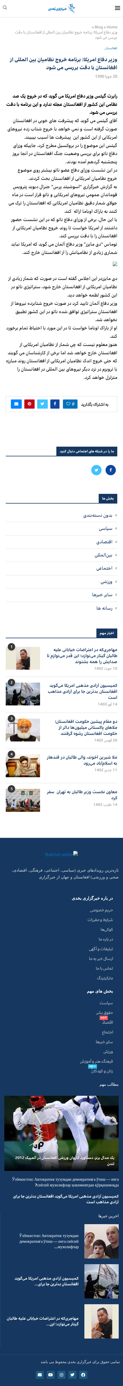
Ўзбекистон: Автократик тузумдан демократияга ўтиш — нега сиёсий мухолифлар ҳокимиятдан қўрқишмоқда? (65, 1182)
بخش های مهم (100, 991)
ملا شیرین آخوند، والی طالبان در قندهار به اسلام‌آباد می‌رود (82, 760)
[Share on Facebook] (54, 404)
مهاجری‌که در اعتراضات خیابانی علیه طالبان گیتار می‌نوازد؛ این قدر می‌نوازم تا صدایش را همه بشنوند (82, 656)
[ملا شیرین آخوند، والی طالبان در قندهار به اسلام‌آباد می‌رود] (23, 765)
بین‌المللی (103, 555)
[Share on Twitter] (42, 404)
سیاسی (105, 528)
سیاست (106, 1003)
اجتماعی (104, 568)
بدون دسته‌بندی (97, 515)
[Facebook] (110, 470)
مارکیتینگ (105, 978)
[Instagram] (61, 1375)
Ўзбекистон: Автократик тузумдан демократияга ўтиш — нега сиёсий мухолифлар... (49, 1241)
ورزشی (106, 581)
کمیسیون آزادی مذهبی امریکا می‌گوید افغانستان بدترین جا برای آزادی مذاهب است (82, 692)
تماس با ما (104, 969)
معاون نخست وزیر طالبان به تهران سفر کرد (82, 795)
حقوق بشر (104, 1013)
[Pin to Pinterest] (29, 404)
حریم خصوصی (101, 910)
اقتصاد (107, 1023)
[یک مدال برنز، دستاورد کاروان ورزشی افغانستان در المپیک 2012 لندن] (61, 1133)
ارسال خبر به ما (101, 959)
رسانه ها (104, 608)
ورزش (108, 1052)
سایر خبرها (102, 595)
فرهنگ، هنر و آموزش (96, 1061)
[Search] (5, 8)
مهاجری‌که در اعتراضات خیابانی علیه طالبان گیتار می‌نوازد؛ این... (43, 1321)
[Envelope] (40, 1375)
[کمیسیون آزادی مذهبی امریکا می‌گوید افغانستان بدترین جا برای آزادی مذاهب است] (23, 694)
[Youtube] (51, 1375)
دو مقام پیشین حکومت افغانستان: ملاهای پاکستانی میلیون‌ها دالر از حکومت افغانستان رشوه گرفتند (86, 728)
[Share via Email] (16, 404)
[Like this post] (68, 404)
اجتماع (107, 1032)
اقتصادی (104, 542)
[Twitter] (96, 470)
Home (112, 27)
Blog (99, 27)
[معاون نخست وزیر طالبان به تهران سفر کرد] (23, 800)
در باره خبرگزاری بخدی (92, 898)
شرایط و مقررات (100, 920)
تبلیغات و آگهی (101, 949)
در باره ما (106, 939)
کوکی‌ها (107, 930)
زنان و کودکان (102, 1071)
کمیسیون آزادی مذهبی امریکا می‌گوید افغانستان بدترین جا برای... (47, 1281)
